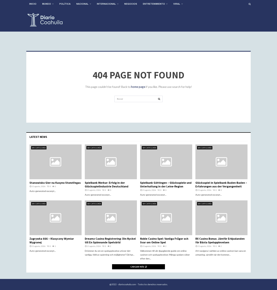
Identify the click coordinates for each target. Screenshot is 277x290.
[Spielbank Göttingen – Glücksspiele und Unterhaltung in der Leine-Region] (166, 161)
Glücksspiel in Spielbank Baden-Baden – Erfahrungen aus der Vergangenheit (221, 184)
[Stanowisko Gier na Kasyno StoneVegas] (55, 161)
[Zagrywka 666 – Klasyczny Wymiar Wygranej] (55, 217)
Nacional (82, 4)
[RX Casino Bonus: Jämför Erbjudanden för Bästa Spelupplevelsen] (221, 217)
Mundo (46, 4)
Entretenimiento (154, 4)
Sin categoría (39, 148)
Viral (176, 4)
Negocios (130, 4)
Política (65, 4)
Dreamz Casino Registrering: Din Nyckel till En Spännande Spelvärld (110, 240)
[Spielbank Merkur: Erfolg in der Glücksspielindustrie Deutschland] (111, 161)
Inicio (32, 4)
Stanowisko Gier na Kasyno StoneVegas (55, 183)
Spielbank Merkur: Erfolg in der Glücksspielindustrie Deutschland (106, 184)
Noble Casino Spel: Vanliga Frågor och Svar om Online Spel (164, 240)
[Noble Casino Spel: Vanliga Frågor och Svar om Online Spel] (166, 217)
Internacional (106, 4)
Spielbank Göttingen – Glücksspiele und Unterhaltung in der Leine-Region (166, 184)
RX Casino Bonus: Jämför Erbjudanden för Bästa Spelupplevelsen (220, 240)
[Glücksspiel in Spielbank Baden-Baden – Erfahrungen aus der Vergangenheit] (221, 161)
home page (138, 86)
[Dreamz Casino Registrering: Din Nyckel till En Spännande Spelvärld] (111, 217)
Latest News (38, 137)
